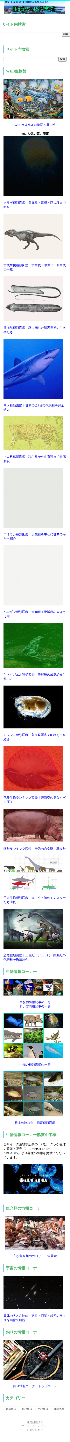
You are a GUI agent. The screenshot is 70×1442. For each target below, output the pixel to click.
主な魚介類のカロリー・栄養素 (35, 1256)
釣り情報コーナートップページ (35, 1386)
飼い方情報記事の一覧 (35, 1006)
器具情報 (11, 1409)
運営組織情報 (35, 1422)
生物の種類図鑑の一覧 (35, 1064)
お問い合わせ (35, 1430)
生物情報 (43, 1409)
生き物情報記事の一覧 (35, 1002)
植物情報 (27, 1409)
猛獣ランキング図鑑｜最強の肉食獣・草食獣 (35, 848)
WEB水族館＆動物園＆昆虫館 (35, 125)
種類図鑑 (59, 1409)
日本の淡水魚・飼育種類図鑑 (35, 1122)
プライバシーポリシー (35, 1426)
